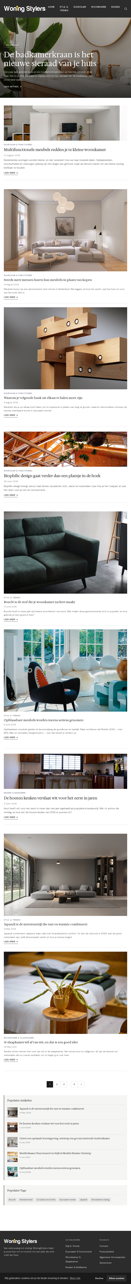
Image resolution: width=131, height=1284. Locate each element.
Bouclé (12, 1199)
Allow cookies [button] (116, 1278)
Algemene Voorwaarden (112, 1257)
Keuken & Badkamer (76, 1267)
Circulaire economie (46, 1199)
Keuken (115, 7)
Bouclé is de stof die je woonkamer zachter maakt (39, 602)
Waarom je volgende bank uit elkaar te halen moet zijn (43, 398)
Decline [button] (99, 1278)
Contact (104, 1246)
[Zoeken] (125, 8)
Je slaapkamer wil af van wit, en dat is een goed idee (41, 1042)
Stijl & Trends (64, 9)
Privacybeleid (107, 1251)
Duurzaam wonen (67, 1199)
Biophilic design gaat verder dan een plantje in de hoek (52, 475)
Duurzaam (80, 7)
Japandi (83, 1199)
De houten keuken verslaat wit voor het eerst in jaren (50, 798)
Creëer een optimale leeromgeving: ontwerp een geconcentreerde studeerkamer (64, 1138)
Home (51, 7)
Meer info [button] (75, 1278)
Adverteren (106, 1262)
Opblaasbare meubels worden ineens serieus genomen (43, 720)
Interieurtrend (25, 1199)
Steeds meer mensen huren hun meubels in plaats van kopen (48, 280)
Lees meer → (11, 172)
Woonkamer (98, 7)
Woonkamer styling (100, 1199)
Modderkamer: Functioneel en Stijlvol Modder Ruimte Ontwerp (55, 1153)
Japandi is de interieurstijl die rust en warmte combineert (46, 924)
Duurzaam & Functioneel (79, 1251)
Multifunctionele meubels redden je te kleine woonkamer (55, 149)
